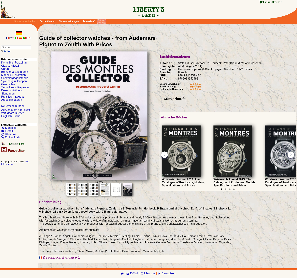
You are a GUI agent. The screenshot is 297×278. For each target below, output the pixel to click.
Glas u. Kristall (10, 65)
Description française (61, 258)
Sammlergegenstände (14, 78)
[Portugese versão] (25, 38)
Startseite (8, 127)
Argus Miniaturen (11, 99)
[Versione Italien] (16, 38)
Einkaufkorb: (272, 2)
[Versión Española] (20, 38)
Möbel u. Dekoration (13, 75)
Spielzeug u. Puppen (14, 81)
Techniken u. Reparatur (15, 87)
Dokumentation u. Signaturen (12, 92)
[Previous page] (164, 154)
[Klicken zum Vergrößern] (99, 179)
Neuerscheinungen (69, 21)
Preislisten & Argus (12, 96)
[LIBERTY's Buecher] (148, 15)
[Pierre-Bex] (13, 151)
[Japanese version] (29, 38)
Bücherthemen (47, 21)
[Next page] (291, 154)
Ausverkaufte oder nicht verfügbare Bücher (15, 111)
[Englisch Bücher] (101, 20)
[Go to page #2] (226, 189)
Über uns (8, 134)
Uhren (5, 68)
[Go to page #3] (230, 189)
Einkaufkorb (10, 137)
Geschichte (8, 84)
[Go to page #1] (221, 189)
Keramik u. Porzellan (14, 62)
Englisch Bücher (11, 116)
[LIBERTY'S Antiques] (13, 144)
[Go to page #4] (234, 189)
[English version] (12, 38)
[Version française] (8, 38)
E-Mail (7, 131)
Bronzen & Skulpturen (14, 71)
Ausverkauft (89, 21)
